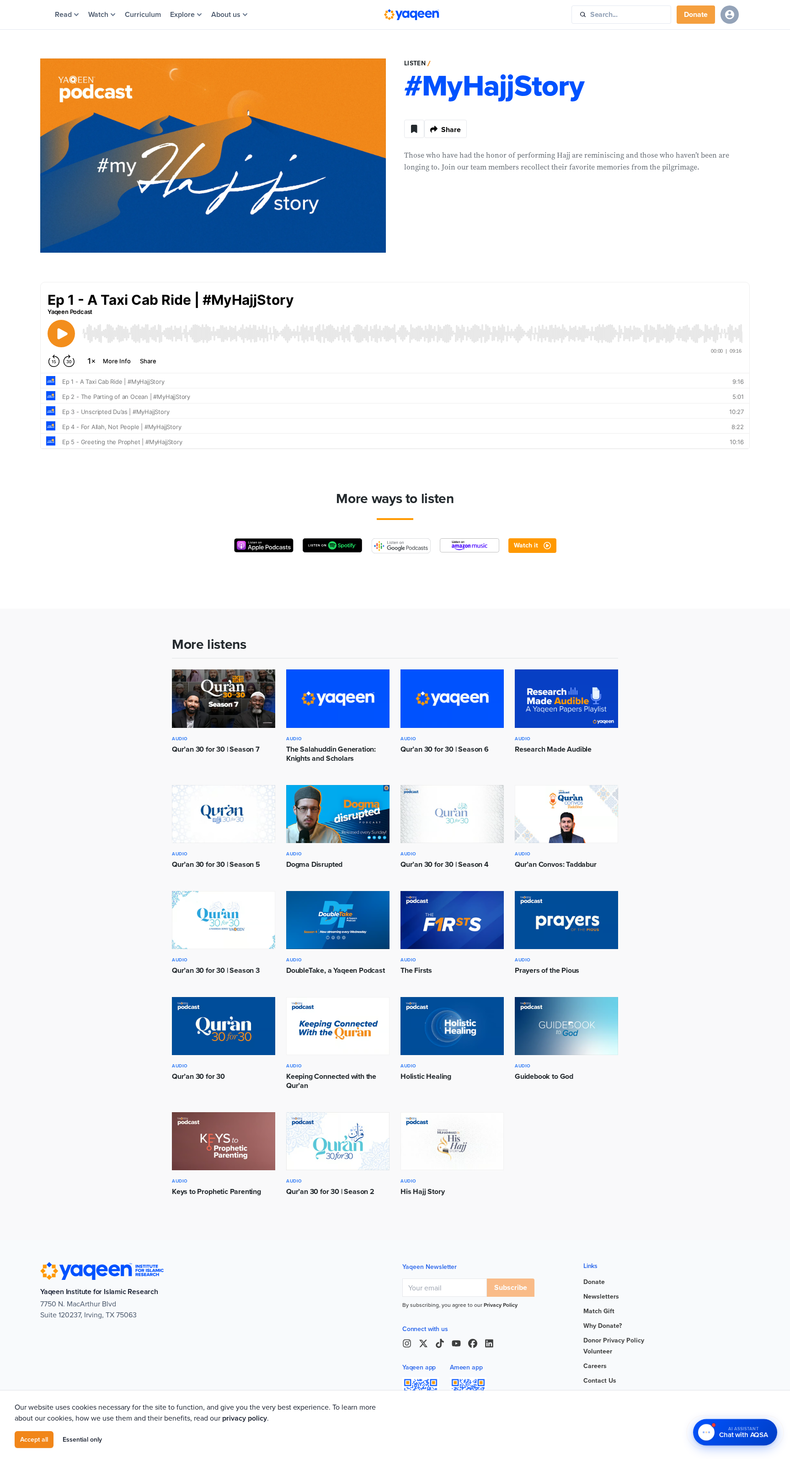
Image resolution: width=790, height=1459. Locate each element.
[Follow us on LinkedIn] (489, 1343)
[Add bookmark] (414, 129)
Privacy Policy (501, 1305)
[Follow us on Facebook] (472, 1343)
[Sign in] (730, 14)
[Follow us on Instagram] (406, 1343)
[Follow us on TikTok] (439, 1343)
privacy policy (244, 1418)
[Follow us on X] (423, 1343)
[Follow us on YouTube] (456, 1343)
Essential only (82, 1439)
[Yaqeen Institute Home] (411, 14)
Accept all (34, 1439)
